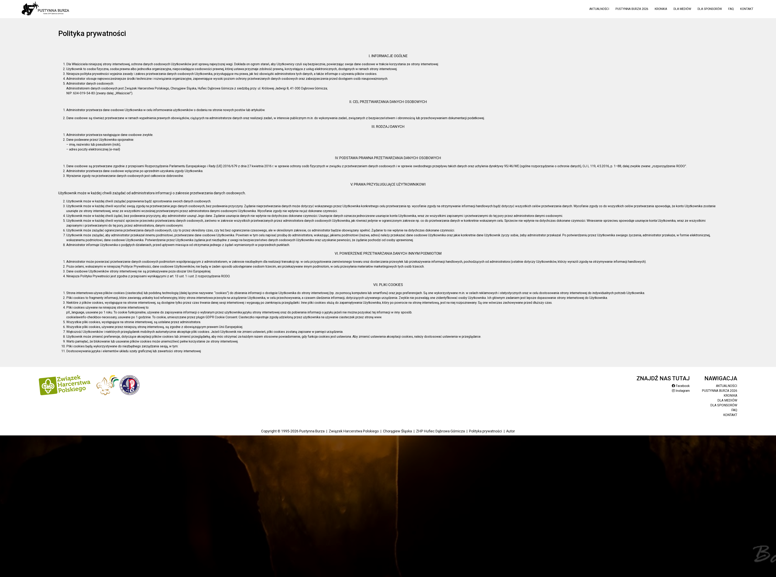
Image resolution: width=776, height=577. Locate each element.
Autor (510, 431)
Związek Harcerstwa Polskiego (354, 431)
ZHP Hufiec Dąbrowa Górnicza (440, 431)
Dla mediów (682, 9)
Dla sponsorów (710, 9)
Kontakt (746, 9)
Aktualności (599, 9)
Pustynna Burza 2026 (632, 9)
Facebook (682, 386)
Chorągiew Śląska (397, 431)
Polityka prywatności (485, 431)
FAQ (731, 9)
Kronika (661, 9)
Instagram (682, 391)
